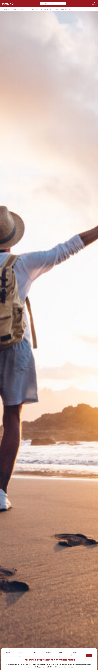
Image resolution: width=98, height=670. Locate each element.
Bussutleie (63, 9)
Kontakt (56, 9)
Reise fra (21, 652)
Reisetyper (24, 9)
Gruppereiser (35, 9)
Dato (60, 652)
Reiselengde (49, 652)
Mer (70, 9)
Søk (89, 655)
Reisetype (75, 652)
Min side (94, 4)
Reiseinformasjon (45, 9)
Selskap (8, 652)
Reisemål (14, 9)
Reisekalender (5, 9)
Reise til (34, 652)
